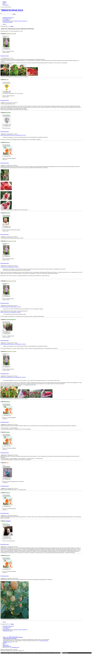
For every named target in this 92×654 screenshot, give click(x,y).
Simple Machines (19, 637)
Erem (7, 462)
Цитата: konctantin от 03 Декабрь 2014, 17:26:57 (11, 306)
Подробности (65, 652)
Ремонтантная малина (5, 55)
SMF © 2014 (12, 637)
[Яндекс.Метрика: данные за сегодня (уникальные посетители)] (13, 636)
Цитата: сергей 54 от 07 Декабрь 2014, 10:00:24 (11, 312)
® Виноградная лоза (7, 641)
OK (61, 652)
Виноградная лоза (44, 640)
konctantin (8, 112)
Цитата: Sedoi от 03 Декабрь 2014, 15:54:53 (10, 266)
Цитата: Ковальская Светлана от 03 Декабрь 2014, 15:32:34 (13, 135)
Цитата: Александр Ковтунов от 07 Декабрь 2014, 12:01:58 (13, 377)
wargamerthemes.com (15, 647)
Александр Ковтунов (11, 319)
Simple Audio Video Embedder (10, 638)
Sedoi (7, 79)
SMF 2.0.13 (5, 637)
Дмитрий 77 (24, 20)
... (8, 26)
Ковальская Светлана (11, 33)
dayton (20, 20)
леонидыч (16, 20)
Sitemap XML (6, 645)
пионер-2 (8, 142)
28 (9, 26)
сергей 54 (8, 212)
